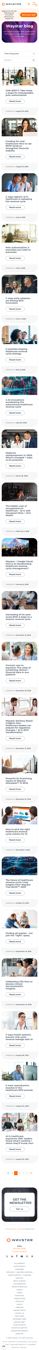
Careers (19, 1290)
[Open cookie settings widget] (3, 1346)
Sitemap (24, 1347)
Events (20, 1304)
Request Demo (19, 1310)
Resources (19, 1301)
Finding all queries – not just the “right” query (19, 934)
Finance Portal (20, 1325)
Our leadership (19, 1284)
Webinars (20, 1307)
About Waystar (19, 1281)
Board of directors (19, 1287)
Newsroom (19, 1296)
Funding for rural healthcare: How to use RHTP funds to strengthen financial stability (19, 146)
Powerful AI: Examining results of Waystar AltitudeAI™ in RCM (19, 780)
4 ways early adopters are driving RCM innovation (18, 300)
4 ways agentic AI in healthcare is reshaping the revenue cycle (19, 199)
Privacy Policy (22, 1341)
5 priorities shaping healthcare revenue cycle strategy (16, 351)
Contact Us (19, 1313)
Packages (19, 1269)
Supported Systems (19, 1331)
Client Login (19, 1316)
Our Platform (19, 1263)
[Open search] (29, 4)
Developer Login (19, 1319)
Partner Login (19, 1322)
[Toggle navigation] (34, 4)
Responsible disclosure (18, 1344)
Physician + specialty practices (19, 1272)
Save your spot (28, 15)
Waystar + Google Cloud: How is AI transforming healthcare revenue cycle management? (19, 565)
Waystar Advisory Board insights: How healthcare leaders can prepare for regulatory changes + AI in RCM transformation (19, 727)
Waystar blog (19, 1298)
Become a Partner (19, 1328)
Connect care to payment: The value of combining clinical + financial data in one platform (18, 670)
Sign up (19, 1209)
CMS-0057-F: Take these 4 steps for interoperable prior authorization (19, 92)
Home (7, 1229)
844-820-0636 (19, 1249)
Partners (19, 1278)
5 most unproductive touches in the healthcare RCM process (19, 1087)
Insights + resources (17, 1229)
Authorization (19, 1266)
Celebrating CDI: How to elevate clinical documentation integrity (19, 985)
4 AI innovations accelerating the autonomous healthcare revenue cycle (19, 403)
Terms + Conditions (9, 1341)
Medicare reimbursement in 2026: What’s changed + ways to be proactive (19, 456)
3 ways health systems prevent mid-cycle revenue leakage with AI (19, 1037)
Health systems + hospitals (19, 1275)
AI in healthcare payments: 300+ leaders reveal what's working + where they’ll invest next (19, 1140)
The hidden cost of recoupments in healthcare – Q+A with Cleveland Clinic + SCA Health (18, 511)
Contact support (19, 1251)
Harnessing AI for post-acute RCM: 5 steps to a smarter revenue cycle (19, 616)
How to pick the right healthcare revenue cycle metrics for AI (18, 831)
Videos (19, 1293)
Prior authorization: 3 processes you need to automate (18, 249)
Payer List (19, 1334)
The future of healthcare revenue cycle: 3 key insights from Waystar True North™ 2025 (19, 883)
